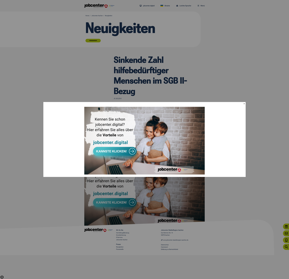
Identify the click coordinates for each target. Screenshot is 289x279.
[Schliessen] (244, 103)
